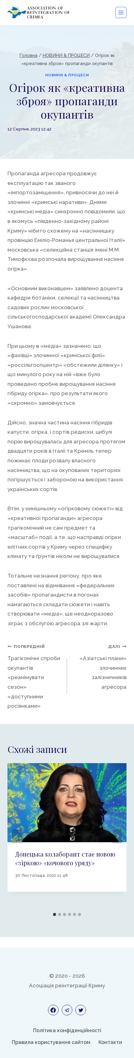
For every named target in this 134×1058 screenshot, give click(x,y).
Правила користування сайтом (51, 1042)
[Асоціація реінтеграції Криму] (38, 12)
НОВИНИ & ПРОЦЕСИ (67, 75)
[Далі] (117, 836)
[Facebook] (53, 1010)
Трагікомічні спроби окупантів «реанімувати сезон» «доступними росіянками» (33, 676)
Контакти (110, 1042)
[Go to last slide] (17, 836)
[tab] (54, 914)
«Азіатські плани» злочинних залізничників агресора (103, 667)
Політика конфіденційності (67, 1030)
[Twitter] (80, 1010)
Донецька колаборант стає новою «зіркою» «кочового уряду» (65, 858)
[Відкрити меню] (121, 12)
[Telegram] (67, 1010)
